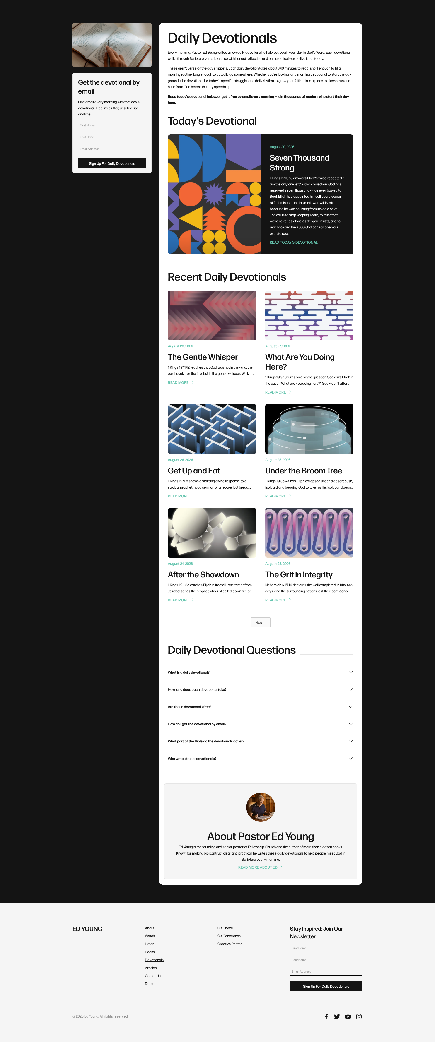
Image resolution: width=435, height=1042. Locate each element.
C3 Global (225, 927)
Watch (150, 935)
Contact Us (153, 975)
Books (150, 951)
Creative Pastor (230, 943)
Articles (151, 967)
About (149, 927)
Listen (149, 943)
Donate (151, 983)
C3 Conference (229, 935)
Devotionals (154, 959)
